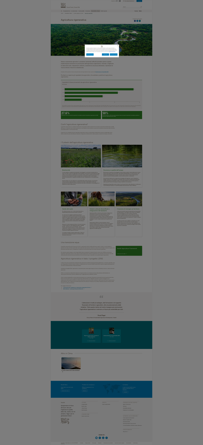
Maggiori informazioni (112, 51)
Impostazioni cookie (90, 54)
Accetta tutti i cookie (113, 54)
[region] (102, 50)
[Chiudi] (117, 46)
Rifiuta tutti (105, 54)
